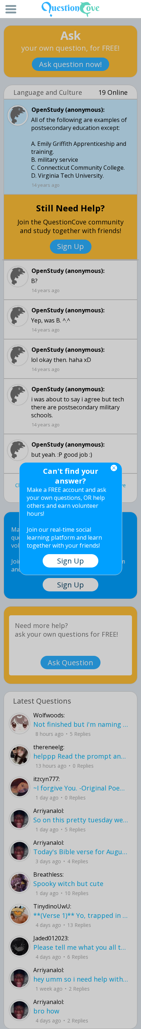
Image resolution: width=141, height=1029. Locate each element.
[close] (114, 468)
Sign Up (70, 561)
